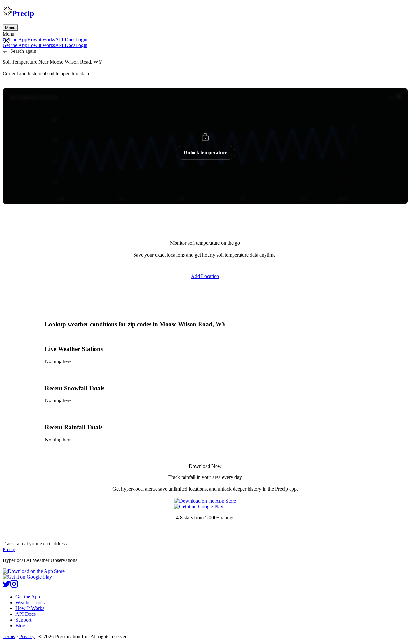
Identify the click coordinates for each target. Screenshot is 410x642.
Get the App (27, 596)
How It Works (29, 608)
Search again (23, 51)
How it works (41, 39)
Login (81, 39)
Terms (9, 636)
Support (23, 619)
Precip (23, 13)
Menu (10, 27)
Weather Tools (30, 602)
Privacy (27, 636)
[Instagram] (14, 586)
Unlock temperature (205, 152)
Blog (20, 625)
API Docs (65, 39)
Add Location (205, 276)
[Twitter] (6, 586)
